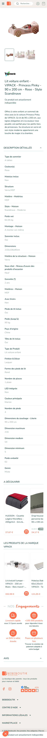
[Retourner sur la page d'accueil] (9, 4)
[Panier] (43, 3)
